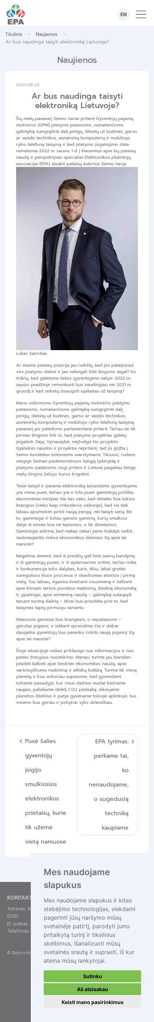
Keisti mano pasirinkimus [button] (93, 1002)
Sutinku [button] (92, 976)
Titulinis (13, 34)
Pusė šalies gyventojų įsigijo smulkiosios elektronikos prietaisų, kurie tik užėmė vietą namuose (45, 791)
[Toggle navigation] (141, 14)
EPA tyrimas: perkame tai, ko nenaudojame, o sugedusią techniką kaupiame (109, 784)
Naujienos (46, 34)
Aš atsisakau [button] (92, 989)
